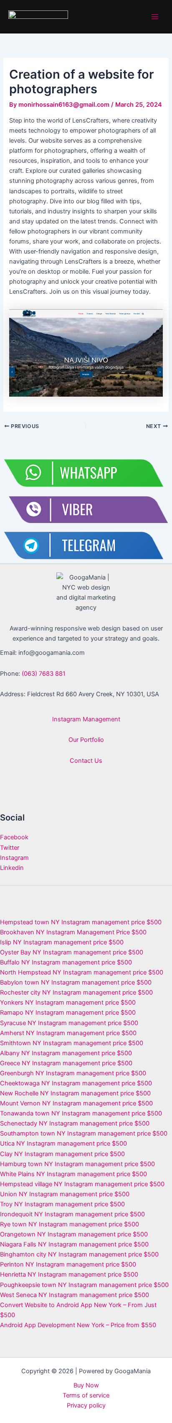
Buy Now (86, 1385)
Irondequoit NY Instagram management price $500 (72, 1214)
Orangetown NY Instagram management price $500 (74, 1234)
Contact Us (86, 760)
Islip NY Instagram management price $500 (62, 942)
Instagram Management (86, 719)
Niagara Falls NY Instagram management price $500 (74, 1244)
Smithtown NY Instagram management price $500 (71, 1043)
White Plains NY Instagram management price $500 (73, 1174)
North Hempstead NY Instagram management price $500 (81, 972)
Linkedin (12, 868)
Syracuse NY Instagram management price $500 (69, 1023)
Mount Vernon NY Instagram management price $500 (76, 1103)
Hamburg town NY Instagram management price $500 (77, 1164)
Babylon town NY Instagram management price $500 (76, 982)
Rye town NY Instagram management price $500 (69, 1224)
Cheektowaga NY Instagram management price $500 (76, 1083)
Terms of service (86, 1395)
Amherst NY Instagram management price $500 (68, 1033)
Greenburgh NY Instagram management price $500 (73, 1073)
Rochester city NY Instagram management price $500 (76, 992)
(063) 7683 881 (44, 673)
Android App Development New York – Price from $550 (78, 1325)
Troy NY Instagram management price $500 (62, 1204)
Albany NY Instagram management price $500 (66, 1053)
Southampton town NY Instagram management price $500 (83, 1133)
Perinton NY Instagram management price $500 (68, 1264)
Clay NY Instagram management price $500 (62, 1154)
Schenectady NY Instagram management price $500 (74, 1123)
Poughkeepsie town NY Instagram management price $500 (84, 1285)
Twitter (9, 847)
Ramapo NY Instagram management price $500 (68, 1012)
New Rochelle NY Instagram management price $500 (75, 1093)
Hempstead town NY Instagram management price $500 (81, 922)
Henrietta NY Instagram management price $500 (69, 1274)
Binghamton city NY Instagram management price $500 (79, 1254)
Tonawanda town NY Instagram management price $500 (81, 1113)
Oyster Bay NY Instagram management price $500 (71, 952)
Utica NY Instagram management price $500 (63, 1143)
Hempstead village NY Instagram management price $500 (82, 1184)
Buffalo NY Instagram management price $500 (66, 962)
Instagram (14, 857)
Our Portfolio (86, 740)
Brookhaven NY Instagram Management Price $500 (73, 932)
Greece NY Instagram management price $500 (66, 1063)
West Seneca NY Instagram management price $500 (74, 1295)
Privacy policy (86, 1405)
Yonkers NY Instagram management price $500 (68, 1002)
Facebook (14, 837)
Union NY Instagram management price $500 (64, 1194)
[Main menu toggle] (155, 17)
